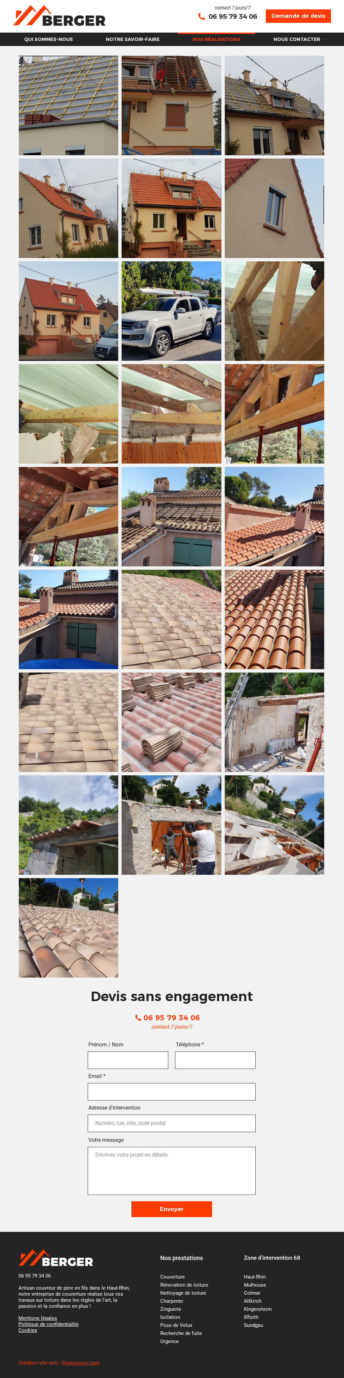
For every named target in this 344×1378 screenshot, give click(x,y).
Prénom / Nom (105, 1044)
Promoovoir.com (80, 1363)
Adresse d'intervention (114, 1108)
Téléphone (188, 1044)
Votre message (106, 1140)
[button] (298, 16)
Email (95, 1076)
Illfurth (251, 1317)
